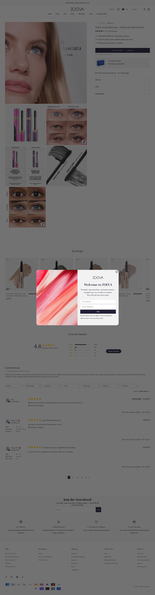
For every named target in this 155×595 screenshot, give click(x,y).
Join (98, 312)
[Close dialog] (117, 272)
